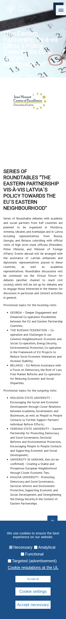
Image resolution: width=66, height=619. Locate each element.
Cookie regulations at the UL (33, 567)
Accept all (33, 579)
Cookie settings (33, 591)
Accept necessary (33, 604)
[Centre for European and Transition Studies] (18, 9)
